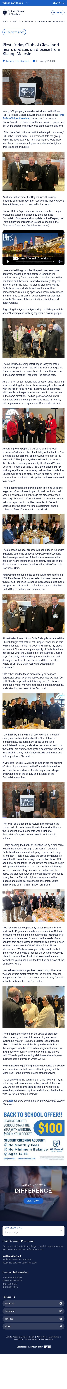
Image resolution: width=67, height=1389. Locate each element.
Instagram (10, 1311)
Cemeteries (18, 1339)
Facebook (9, 1303)
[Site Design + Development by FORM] (33, 1347)
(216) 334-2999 (29, 1262)
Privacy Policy (42, 1337)
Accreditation (54, 1337)
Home (5, 21)
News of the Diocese (17, 61)
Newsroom (27, 21)
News (15, 21)
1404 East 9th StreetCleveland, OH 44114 (12, 1279)
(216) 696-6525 (9, 1283)
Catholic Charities (31, 1339)
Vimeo (8, 1326)
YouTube (9, 1318)
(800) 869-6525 (10, 1286)
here (11, 1100)
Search (57, 3)
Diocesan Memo (47, 1339)
